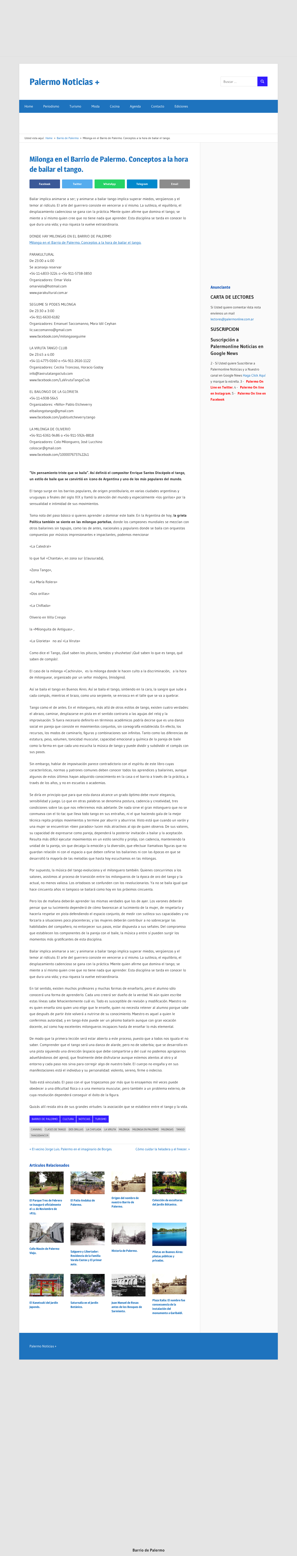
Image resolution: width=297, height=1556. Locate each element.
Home (28, 106)
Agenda (135, 106)
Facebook (45, 184)
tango (180, 1129)
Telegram (142, 184)
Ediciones (181, 106)
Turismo (75, 106)
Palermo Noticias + (64, 81)
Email (174, 184)
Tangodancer (39, 1135)
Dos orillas (76, 1129)
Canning (36, 1129)
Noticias (84, 1119)
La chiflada (93, 1129)
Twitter (77, 184)
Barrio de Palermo (45, 1119)
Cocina (115, 106)
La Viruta (110, 1129)
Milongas (167, 1129)
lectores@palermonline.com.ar (232, 319)
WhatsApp (109, 184)
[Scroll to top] (290, 1549)
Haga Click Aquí (254, 375)
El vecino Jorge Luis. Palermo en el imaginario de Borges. (72, 1149)
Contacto (157, 106)
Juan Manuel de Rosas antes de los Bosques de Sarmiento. (127, 1307)
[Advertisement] (148, 28)
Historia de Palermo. (125, 1251)
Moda (96, 106)
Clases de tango (55, 1129)
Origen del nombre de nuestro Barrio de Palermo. (125, 1202)
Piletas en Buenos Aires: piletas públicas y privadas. (167, 1256)
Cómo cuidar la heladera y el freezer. (161, 1149)
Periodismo (51, 106)
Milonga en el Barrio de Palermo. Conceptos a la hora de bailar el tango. (85, 242)
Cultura (68, 1119)
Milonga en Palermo (145, 1129)
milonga (124, 1129)
